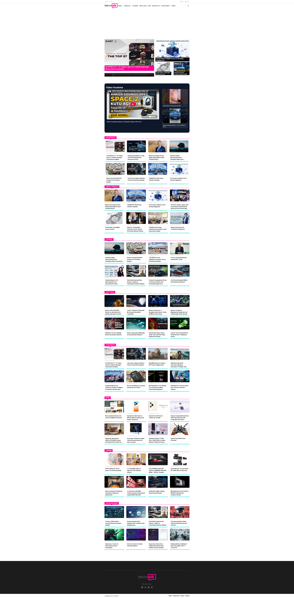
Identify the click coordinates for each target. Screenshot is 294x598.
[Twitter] (145, 587)
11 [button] (145, 74)
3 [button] (119, 74)
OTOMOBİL (135, 6)
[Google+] (148, 587)
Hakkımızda (176, 595)
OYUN (149, 6)
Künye (170, 595)
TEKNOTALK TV (156, 6)
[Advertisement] (147, 24)
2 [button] (116, 74)
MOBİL (120, 6)
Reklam (187, 595)
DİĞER (173, 6)
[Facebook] (142, 587)
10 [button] (142, 74)
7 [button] (132, 74)
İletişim (182, 595)
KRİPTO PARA (143, 6)
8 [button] (135, 74)
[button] (106, 56)
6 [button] (129, 74)
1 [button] (113, 74)
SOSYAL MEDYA (165, 6)
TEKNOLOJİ (127, 6)
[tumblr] (152, 587)
